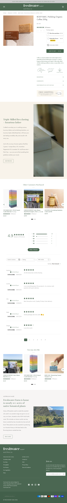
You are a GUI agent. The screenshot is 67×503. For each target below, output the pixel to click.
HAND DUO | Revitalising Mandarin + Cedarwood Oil (54, 211)
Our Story (5, 462)
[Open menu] (5, 7)
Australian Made (7, 459)
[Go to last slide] (4, 204)
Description (40, 77)
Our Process (6, 467)
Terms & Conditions (26, 467)
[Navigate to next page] (45, 340)
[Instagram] (35, 485)
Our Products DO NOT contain (45, 85)
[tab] (32, 384)
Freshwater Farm (9, 499)
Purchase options (50, 30)
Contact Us (24, 459)
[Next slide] (63, 204)
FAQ (23, 462)
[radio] (48, 33)
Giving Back (6, 464)
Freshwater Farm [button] (8, 457)
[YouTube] (39, 485)
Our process (8, 161)
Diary (4, 472)
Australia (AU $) (9, 496)
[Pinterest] (32, 485)
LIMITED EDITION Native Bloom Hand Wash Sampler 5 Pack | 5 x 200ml (33, 211)
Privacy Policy (25, 464)
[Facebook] (29, 485)
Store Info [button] (25, 457)
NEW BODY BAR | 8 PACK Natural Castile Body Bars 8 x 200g (11, 211)
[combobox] (28, 259)
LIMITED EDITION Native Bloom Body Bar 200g (11, 376)
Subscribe (63, 474)
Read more (8, 436)
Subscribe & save (54, 39)
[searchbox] (12, 259)
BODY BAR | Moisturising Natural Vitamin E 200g (53, 376)
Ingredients (40, 81)
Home (4, 13)
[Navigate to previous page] (21, 340)
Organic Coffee (12, 13)
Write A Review (33, 250)
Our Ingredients (6, 470)
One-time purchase (54, 33)
